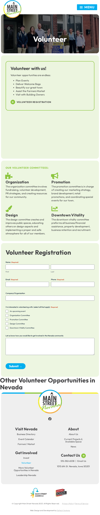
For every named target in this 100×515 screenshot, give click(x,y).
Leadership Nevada (26, 475)
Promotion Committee (19, 319)
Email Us (81, 461)
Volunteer (26, 462)
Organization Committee (20, 315)
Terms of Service (81, 504)
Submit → (15, 366)
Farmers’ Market (26, 444)
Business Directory (26, 434)
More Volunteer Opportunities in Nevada (26, 469)
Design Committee (17, 324)
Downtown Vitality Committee (22, 328)
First (7, 272)
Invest (26, 457)
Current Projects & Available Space (73, 440)
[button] (87, 7)
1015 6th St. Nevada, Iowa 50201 (73, 466)
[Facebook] (50, 418)
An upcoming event (18, 311)
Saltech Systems (63, 510)
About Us (73, 434)
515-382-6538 (67, 461)
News (73, 446)
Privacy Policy (68, 504)
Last (52, 272)
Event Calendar (26, 439)
